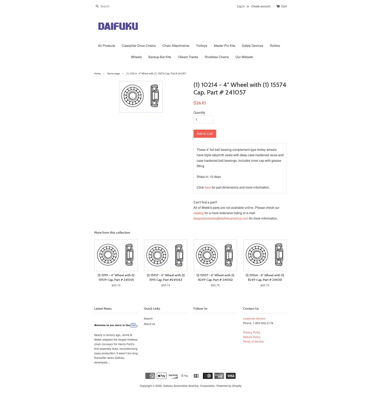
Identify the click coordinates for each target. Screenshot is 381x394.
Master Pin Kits (224, 45)
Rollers (275, 45)
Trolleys (201, 45)
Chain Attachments (176, 45)
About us (149, 324)
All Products (106, 45)
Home (97, 73)
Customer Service (254, 318)
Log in (241, 6)
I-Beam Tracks (188, 57)
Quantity (199, 112)
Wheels (136, 57)
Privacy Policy (251, 332)
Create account (260, 6)
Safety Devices (252, 45)
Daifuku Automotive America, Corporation (189, 386)
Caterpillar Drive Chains (139, 45)
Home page (113, 73)
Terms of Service (253, 341)
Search (148, 318)
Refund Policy (251, 337)
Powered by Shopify (228, 386)
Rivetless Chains (217, 57)
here (208, 187)
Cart (284, 6)
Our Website (244, 57)
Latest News (103, 308)
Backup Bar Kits (159, 57)
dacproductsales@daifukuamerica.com (220, 218)
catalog (198, 213)
